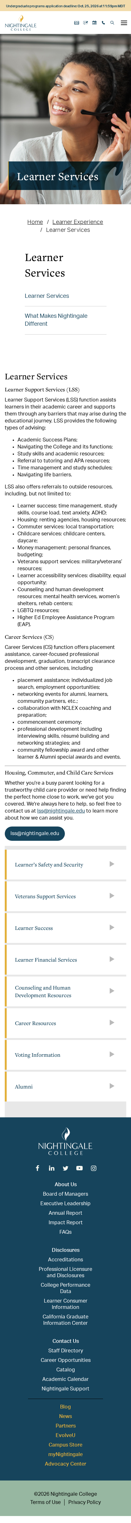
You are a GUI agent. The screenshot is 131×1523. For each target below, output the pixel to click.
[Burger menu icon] (124, 22)
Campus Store (65, 1445)
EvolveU (65, 1435)
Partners (66, 1425)
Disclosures (65, 1250)
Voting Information (37, 1054)
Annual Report (65, 1213)
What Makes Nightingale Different (56, 320)
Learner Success (34, 927)
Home (35, 222)
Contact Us (65, 1341)
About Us (66, 1184)
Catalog (65, 1369)
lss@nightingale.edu (61, 811)
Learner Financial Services (46, 959)
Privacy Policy (84, 1502)
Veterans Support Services (45, 896)
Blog (65, 1406)
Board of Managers (65, 1194)
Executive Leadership (65, 1203)
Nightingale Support (65, 1388)
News (65, 1416)
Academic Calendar (65, 1379)
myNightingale (65, 1454)
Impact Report (66, 1222)
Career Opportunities (66, 1360)
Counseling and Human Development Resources (43, 991)
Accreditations (65, 1259)
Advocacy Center (65, 1464)
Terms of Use (45, 1502)
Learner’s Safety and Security (49, 864)
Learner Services (47, 296)
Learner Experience (77, 222)
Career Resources (35, 1023)
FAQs (65, 1232)
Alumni (24, 1086)
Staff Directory (65, 1350)
